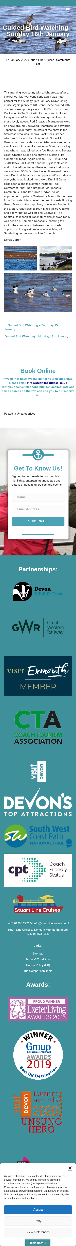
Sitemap (38, 953)
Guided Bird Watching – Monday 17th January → (38, 336)
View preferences (38, 1232)
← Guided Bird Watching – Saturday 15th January (32, 327)
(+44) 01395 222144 (19, 923)
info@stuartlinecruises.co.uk (47, 382)
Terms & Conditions (38, 959)
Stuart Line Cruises (42, 59)
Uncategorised (26, 413)
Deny (38, 1221)
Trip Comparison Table (38, 970)
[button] (70, 1168)
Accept (38, 1209)
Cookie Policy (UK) (38, 965)
